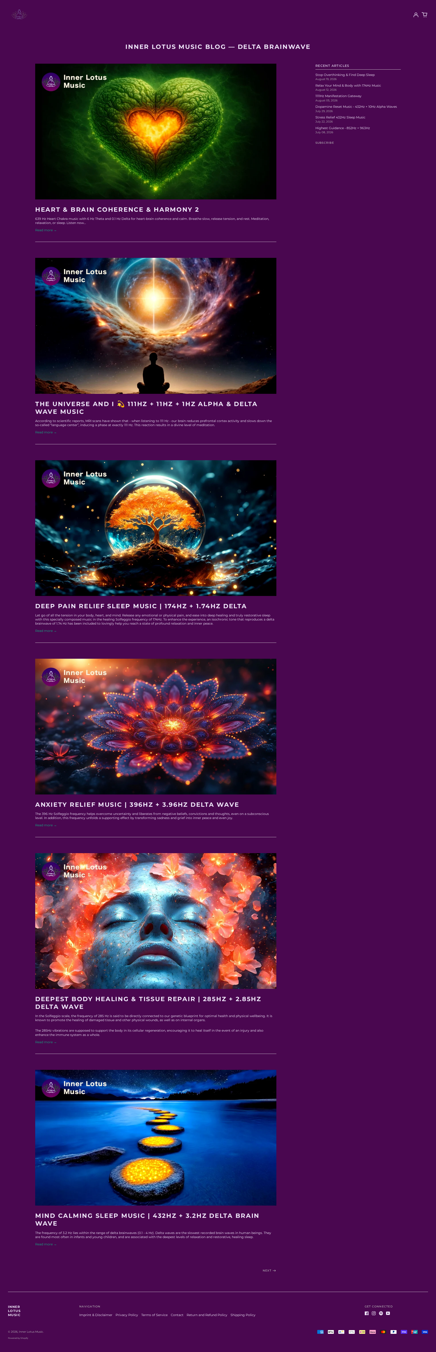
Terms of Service (154, 1315)
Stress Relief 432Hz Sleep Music (340, 117)
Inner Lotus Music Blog (175, 46)
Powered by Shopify (18, 1338)
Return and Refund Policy (207, 1315)
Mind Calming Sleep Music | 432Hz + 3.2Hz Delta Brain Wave (147, 1219)
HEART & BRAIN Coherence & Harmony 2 (117, 209)
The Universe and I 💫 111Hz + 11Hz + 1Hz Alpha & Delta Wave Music (146, 407)
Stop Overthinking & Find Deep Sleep (345, 75)
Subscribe (324, 142)
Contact (177, 1315)
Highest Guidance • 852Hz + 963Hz (342, 128)
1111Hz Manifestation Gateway (338, 96)
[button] (424, 15)
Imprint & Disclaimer (95, 1315)
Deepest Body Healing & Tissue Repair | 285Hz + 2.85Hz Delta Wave (148, 1002)
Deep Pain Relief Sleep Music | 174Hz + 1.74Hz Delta (141, 606)
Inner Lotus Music (14, 1311)
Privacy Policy (127, 1315)
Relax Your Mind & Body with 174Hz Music (348, 85)
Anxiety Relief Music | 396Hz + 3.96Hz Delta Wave (137, 804)
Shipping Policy (242, 1315)
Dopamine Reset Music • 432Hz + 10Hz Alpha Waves (356, 107)
